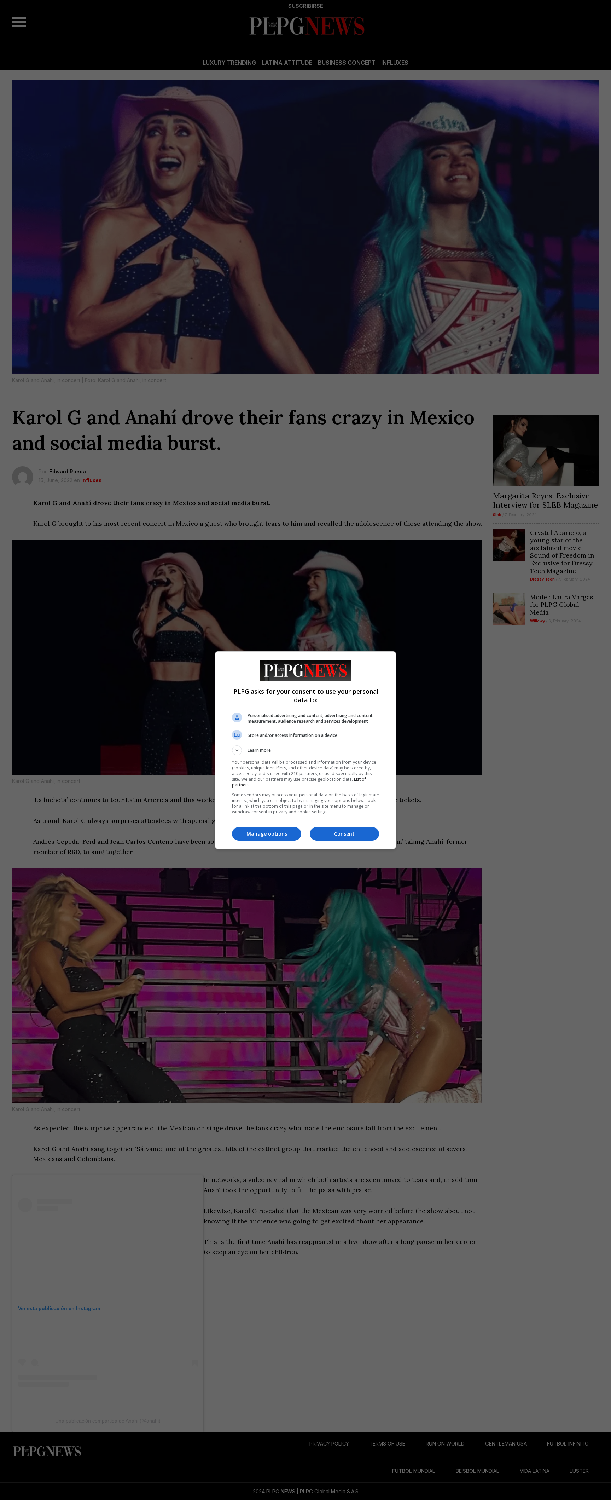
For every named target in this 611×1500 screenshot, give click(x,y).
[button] (305, 750)
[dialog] (305, 750)
